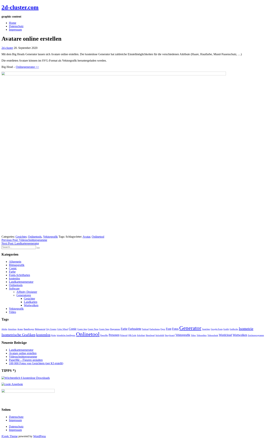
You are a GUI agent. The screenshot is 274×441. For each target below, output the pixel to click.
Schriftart (141, 335)
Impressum (15, 29)
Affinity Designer (26, 291)
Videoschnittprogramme (23, 356)
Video (12, 312)
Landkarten (30, 302)
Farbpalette (134, 329)
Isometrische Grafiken (18, 335)
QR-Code (132, 335)
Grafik (226, 329)
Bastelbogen (29, 329)
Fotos (175, 329)
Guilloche (234, 329)
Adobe (4, 329)
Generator (190, 328)
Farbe (12, 271)
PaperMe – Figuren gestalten (26, 360)
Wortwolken (31, 305)
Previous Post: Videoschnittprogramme (24, 240)
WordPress (39, 436)
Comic (13, 268)
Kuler (53, 335)
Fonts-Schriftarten (19, 275)
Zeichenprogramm (256, 335)
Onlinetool (98, 236)
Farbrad (145, 329)
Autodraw (12, 329)
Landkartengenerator (21, 281)
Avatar (86, 236)
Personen (114, 335)
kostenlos (14, 278)
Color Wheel (62, 329)
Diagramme (115, 329)
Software (14, 288)
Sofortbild (159, 335)
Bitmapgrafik (16, 265)
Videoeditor (202, 335)
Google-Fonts (217, 329)
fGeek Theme (9, 436)
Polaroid (123, 335)
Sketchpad (150, 335)
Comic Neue (93, 329)
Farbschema (154, 329)
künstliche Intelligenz (66, 335)
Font (168, 329)
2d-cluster (7, 47)
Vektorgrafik (50, 236)
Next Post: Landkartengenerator (20, 243)
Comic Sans (104, 329)
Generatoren (23, 295)
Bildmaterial (40, 329)
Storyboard (170, 335)
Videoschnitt (212, 335)
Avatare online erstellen (23, 353)
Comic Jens (82, 329)
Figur (162, 329)
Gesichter (20, 236)
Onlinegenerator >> (27, 66)
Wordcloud (225, 335)
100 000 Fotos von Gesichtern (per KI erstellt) (36, 363)
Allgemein (15, 261)
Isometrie (246, 328)
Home (12, 22)
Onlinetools (35, 236)
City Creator (51, 329)
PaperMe (104, 335)
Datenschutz (16, 26)
